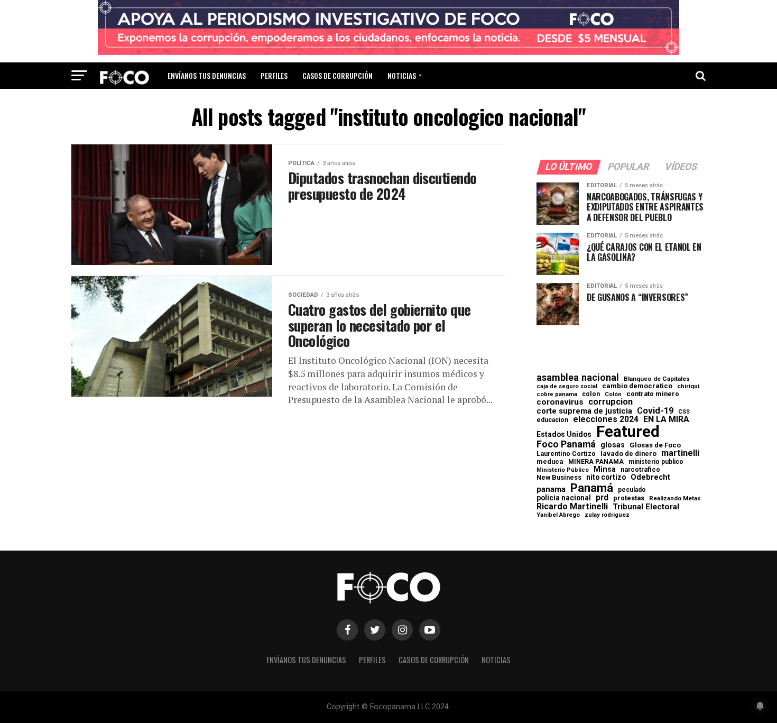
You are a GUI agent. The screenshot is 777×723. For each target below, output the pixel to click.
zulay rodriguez (607, 515)
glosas (612, 445)
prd (602, 497)
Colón (613, 394)
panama (551, 489)
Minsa (605, 469)
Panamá (591, 487)
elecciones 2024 (606, 419)
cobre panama (556, 395)
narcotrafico (640, 469)
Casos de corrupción (337, 75)
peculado (632, 490)
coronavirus (560, 402)
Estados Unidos (563, 434)
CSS (684, 412)
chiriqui (688, 386)
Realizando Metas (675, 498)
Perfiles (274, 75)
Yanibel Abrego (558, 515)
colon (591, 394)
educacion (552, 420)
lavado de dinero (628, 454)
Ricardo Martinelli (572, 506)
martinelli (680, 453)
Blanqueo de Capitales (657, 379)
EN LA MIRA (666, 419)
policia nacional (563, 498)
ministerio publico (655, 462)
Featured (628, 432)
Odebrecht (650, 477)
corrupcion (610, 402)
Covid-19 (655, 411)
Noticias (401, 75)
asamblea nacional (577, 377)
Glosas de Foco (655, 445)
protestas (628, 498)
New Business (558, 477)
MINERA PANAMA (596, 462)
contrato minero (652, 394)
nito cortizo (606, 477)
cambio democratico (637, 386)
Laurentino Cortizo (566, 454)
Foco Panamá (566, 444)
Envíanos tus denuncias (207, 75)
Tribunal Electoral (646, 507)
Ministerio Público (562, 470)
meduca (549, 462)
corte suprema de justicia (584, 411)
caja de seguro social (566, 387)
